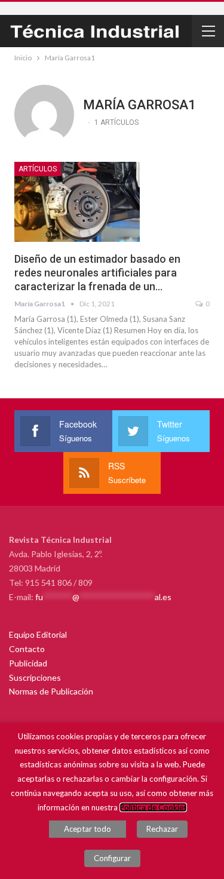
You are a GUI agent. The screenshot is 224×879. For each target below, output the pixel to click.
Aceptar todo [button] (87, 829)
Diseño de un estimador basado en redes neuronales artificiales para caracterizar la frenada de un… (97, 273)
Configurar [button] (112, 858)
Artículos (38, 169)
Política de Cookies (153, 807)
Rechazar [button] (162, 829)
